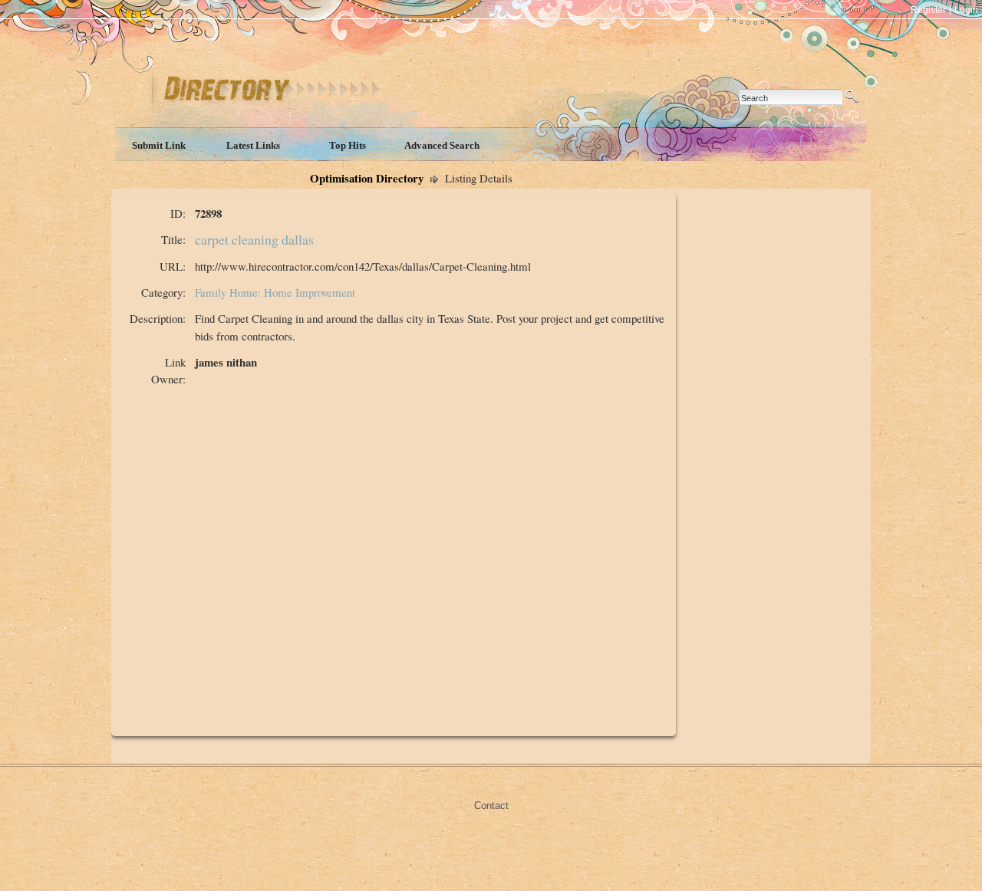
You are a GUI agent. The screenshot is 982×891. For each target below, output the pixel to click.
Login (966, 10)
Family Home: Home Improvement (275, 292)
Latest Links (253, 145)
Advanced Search (441, 145)
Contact (491, 805)
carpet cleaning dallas (254, 239)
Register (928, 10)
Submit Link (159, 145)
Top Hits (347, 145)
